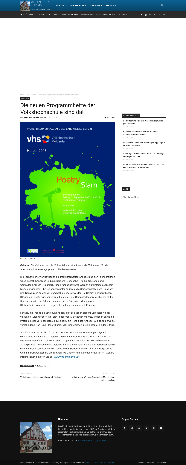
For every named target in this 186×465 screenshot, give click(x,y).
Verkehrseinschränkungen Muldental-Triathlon (41, 377)
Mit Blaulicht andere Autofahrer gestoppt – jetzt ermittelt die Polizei (144, 144)
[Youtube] (164, 14)
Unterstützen (101, 15)
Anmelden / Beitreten (70, 15)
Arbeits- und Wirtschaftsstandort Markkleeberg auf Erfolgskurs (93, 378)
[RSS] (155, 14)
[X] (159, 14)
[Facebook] (141, 14)
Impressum (123, 15)
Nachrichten (77, 5)
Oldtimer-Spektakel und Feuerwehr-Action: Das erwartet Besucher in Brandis (143, 165)
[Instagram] (146, 14)
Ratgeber (95, 5)
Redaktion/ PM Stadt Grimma (35, 117)
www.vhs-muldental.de (67, 356)
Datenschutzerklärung (146, 462)
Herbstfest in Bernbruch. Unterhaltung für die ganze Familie (143, 122)
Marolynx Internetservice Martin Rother (99, 462)
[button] (162, 5)
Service (110, 5)
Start (22, 94)
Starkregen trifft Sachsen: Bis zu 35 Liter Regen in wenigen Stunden (144, 155)
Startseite (61, 5)
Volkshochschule (41, 366)
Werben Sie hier (87, 15)
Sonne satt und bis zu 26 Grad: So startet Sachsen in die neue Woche (141, 133)
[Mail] (150, 14)
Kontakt (112, 15)
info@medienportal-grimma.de (92, 440)
